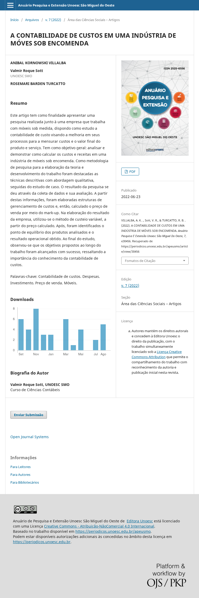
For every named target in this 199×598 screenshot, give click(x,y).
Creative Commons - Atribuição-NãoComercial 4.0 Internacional (99, 526)
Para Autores (20, 474)
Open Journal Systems (29, 436)
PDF (132, 171)
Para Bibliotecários (24, 482)
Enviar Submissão (28, 414)
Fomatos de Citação (140, 260)
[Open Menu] (10, 5)
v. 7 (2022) (53, 19)
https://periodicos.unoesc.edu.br (41, 541)
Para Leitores (20, 466)
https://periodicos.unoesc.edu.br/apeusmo (113, 531)
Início (14, 19)
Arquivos (32, 19)
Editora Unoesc (140, 520)
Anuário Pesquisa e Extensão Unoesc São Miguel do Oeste (66, 5)
